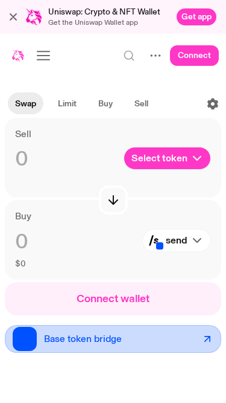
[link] (196, 16)
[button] (13, 17)
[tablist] (81, 104)
